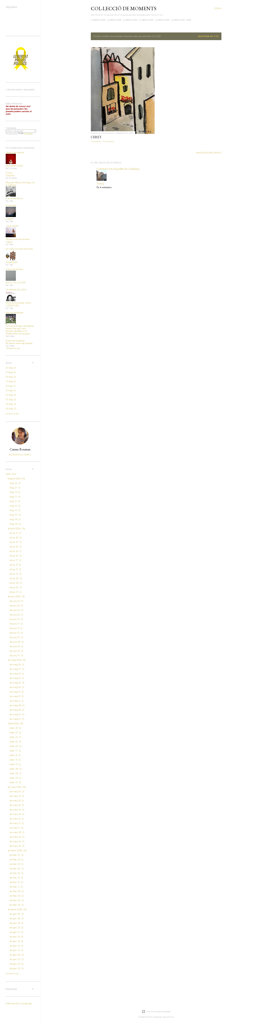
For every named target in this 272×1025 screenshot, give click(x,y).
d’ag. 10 (15, 510)
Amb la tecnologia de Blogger (158, 1011)
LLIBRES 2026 (98, 20)
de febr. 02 (16, 905)
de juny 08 (16, 642)
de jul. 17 (15, 560)
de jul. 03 (15, 587)
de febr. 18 (16, 873)
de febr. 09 (16, 891)
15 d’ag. (10, 386)
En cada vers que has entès (19, 249)
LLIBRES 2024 (130, 20)
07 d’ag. (11, 399)
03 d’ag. (11, 408)
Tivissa (100, 183)
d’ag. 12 (15, 506)
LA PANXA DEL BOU (16, 289)
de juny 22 (16, 614)
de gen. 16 (16, 941)
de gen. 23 (16, 927)
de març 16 (16, 819)
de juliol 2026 (16, 528)
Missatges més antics (208, 153)
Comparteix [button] (96, 141)
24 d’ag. (10, 368)
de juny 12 (16, 633)
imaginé (10, 219)
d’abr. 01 (15, 782)
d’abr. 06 (15, 773)
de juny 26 (16, 605)
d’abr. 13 (15, 760)
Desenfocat (11, 262)
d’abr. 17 (15, 750)
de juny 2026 (16, 596)
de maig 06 (17, 710)
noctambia (11, 205)
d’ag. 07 (15, 515)
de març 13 (16, 823)
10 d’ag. (10, 395)
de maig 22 (16, 678)
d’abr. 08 (15, 769)
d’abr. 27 (15, 732)
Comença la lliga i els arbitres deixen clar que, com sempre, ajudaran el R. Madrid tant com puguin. (20, 330)
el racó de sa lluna (14, 269)
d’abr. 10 (15, 764)
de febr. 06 (16, 896)
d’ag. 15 (14, 501)
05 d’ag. (10, 404)
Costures (10, 175)
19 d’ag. (10, 377)
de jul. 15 (15, 565)
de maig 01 (16, 719)
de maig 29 (17, 664)
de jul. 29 (15, 537)
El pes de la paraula (15, 340)
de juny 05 (16, 646)
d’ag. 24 (15, 483)
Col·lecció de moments (123, 8)
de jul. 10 (15, 574)
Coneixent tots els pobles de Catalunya (117, 169)
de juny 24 (16, 610)
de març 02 (17, 846)
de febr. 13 (16, 882)
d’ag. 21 (15, 487)
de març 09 (17, 832)
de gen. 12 (16, 950)
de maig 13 (16, 696)
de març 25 (16, 800)
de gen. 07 (16, 959)
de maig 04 (17, 714)
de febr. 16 (16, 877)
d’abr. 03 (15, 778)
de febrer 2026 (17, 850)
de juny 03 (16, 651)
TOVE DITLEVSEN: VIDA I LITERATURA (18, 304)
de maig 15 (16, 692)
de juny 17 (16, 623)
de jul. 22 (15, 551)
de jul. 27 (15, 542)
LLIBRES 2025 (114, 20)
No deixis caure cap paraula (19, 343)
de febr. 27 (16, 855)
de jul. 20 (15, 555)
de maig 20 (17, 682)
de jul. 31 (15, 533)
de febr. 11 (16, 887)
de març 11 (16, 828)
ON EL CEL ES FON (16, 282)
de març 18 (16, 814)
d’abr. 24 (15, 737)
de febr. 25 (16, 859)
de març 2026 (16, 787)
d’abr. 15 (15, 755)
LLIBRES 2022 (162, 20)
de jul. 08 (15, 578)
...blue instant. (12, 226)
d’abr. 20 (15, 746)
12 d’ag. (10, 390)
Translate (28, 134)
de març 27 (17, 796)
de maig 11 (16, 701)
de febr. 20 (16, 868)
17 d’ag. (10, 381)
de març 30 (17, 791)
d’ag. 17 (15, 496)
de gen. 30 (16, 914)
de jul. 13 (15, 569)
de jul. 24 (15, 546)
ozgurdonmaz (168, 1017)
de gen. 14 (16, 945)
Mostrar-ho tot (208, 36)
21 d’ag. (10, 372)
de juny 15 (16, 628)
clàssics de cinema (15, 152)
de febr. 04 (16, 900)
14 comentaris (108, 141)
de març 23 (16, 805)
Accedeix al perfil (20, 454)
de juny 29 (16, 601)
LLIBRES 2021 (178, 20)
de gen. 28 (16, 918)
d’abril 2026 (15, 723)
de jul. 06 (15, 583)
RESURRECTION (14, 166)
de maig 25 (16, 673)
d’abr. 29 (15, 728)
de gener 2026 (17, 909)
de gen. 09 (16, 955)
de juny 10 (16, 637)
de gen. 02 (16, 968)
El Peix (9, 173)
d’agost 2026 (16, 478)
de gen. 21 (16, 932)
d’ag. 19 (15, 492)
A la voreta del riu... (15, 198)
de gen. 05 (16, 964)
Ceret (96, 137)
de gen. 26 (16, 923)
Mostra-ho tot (13, 348)
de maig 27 (17, 669)
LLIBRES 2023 (146, 20)
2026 (10, 474)
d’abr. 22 (15, 741)
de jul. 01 (15, 592)
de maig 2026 (16, 660)
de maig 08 (17, 705)
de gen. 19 (16, 936)
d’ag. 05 (15, 519)
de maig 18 (16, 687)
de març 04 (17, 841)
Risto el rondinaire (14, 312)
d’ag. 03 (15, 524)
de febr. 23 (16, 864)
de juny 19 (16, 619)
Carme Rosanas (20, 449)
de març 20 (17, 809)
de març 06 (17, 837)
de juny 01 (16, 655)
